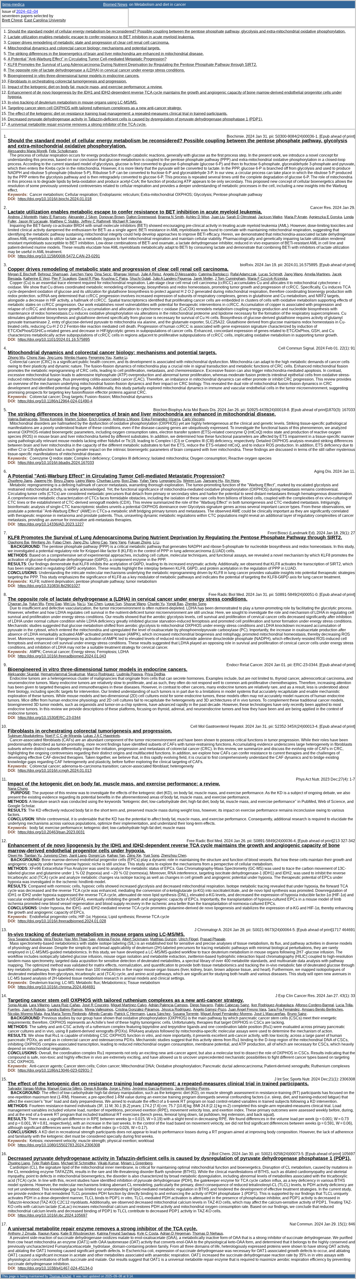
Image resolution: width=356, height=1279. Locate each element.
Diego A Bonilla (95, 1088)
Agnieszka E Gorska (325, 217)
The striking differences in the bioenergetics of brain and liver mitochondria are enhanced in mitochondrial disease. (106, 54)
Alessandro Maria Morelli (27, 151)
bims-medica (13, 4)
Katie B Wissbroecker (78, 1233)
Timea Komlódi (51, 419)
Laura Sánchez (159, 1014)
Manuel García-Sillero (64, 1088)
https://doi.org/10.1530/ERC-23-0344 (49, 718)
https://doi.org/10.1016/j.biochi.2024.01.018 (55, 199)
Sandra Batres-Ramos (65, 1009)
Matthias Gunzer (163, 939)
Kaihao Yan (116, 855)
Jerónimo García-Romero (152, 1088)
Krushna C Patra (114, 278)
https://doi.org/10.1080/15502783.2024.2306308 (59, 1145)
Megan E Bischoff (22, 274)
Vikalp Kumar (108, 1163)
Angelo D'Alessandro (179, 274)
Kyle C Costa (147, 1233)
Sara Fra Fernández (284, 1009)
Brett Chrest (12, 20)
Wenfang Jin (41, 542)
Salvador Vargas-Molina (27, 1088)
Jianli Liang (77, 855)
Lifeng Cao (98, 542)
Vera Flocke (53, 939)
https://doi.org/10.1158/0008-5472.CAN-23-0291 (59, 256)
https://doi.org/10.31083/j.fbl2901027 (49, 586)
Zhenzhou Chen (173, 855)
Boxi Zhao (130, 481)
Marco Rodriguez (101, 674)
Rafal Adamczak (243, 274)
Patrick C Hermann (129, 1014)
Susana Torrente (186, 1014)
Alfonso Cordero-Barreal (314, 1005)
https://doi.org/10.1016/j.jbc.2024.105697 (52, 1215)
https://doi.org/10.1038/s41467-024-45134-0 (55, 1268)
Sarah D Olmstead (241, 217)
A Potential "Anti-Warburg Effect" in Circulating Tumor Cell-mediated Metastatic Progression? (87, 59)
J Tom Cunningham (230, 278)
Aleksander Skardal (23, 674)
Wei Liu (69, 604)
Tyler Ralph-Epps (45, 1163)
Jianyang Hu (213, 481)
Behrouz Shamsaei (53, 274)
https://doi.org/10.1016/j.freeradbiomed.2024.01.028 (62, 921)
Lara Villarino (39, 1005)
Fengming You (100, 358)
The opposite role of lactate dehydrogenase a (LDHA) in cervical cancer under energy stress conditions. (96, 70)
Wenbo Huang (75, 358)
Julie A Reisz (151, 274)
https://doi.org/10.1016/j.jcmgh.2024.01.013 (55, 770)
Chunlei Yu (155, 604)
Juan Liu (217, 217)
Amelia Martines (317, 274)
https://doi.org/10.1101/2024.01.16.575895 (54, 339)
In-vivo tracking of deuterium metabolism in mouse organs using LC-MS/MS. (73, 102)
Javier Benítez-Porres (192, 1088)
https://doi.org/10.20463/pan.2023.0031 (51, 832)
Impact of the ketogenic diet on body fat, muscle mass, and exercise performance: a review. (85, 87)
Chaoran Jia (17, 604)
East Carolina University (45, 20)
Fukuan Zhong (139, 542)
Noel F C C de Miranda (63, 736)
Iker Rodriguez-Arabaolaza (272, 1005)
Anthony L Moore (126, 419)
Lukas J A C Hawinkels (101, 736)
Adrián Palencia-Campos (168, 1005)
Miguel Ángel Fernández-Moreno (226, 1014)
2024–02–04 (27, 11)
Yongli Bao (174, 604)
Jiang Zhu (80, 542)
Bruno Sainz (297, 1014)
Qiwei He (15, 855)
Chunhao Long (108, 481)
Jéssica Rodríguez (176, 1009)
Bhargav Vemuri (126, 274)
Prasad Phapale (212, 939)
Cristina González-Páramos (137, 1009)
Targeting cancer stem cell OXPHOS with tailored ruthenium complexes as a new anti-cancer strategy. (95, 108)
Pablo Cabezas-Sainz (232, 1005)
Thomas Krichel (60, 1276)
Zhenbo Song (195, 604)
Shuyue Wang (135, 604)
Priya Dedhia (155, 674)
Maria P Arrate (295, 217)
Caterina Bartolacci (213, 274)
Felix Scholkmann (63, 151)
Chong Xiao (36, 358)
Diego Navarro (201, 1005)
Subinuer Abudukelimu (25, 736)
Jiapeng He (43, 481)
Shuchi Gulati (140, 278)
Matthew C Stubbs (64, 221)
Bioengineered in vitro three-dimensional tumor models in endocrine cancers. (73, 76)
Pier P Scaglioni (64, 278)
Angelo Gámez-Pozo (209, 1009)
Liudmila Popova (129, 674)
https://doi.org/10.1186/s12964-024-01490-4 (55, 401)
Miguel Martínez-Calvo (129, 1005)
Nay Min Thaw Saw (79, 939)
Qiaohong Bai (18, 542)
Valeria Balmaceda (22, 419)
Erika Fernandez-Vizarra (160, 419)
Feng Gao (54, 604)
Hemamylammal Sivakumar (63, 674)
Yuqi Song (151, 855)
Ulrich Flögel (188, 939)
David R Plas (88, 278)
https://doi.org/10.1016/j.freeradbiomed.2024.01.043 (62, 656)
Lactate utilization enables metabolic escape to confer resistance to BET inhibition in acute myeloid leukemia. (101, 37)
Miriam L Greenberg (136, 1163)
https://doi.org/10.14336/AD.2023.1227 (51, 524)
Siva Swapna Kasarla (25, 939)
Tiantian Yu (32, 855)
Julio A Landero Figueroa (172, 278)
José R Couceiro (95, 1005)
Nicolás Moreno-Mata (25, 1014)
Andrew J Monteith (22, 217)
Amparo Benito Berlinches (322, 1009)
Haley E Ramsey (52, 217)
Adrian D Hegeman (175, 1233)
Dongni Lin (96, 855)
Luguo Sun (113, 604)
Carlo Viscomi (193, 419)
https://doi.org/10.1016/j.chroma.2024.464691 (56, 987)
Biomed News (115, 4)
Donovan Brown (111, 217)
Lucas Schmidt (270, 274)
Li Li (156, 542)
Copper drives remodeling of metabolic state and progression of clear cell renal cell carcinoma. (88, 42)
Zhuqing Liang (19, 1163)
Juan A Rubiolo (33, 1009)
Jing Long (54, 358)
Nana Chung (18, 789)
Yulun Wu (36, 604)
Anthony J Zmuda (22, 1233)
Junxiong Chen (55, 855)
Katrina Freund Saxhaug (116, 1233)
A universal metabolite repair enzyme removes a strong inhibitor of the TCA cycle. (77, 124)
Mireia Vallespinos (99, 1009)
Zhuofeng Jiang (20, 481)
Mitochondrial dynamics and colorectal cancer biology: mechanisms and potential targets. (84, 48)
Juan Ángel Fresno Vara (247, 1009)
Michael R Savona (126, 221)
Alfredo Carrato (100, 1014)
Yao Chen (95, 604)
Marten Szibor (76, 419)
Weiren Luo (192, 481)
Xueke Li (120, 358)
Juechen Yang (81, 274)
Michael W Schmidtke (78, 1163)
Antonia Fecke (108, 939)
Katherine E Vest (36, 278)
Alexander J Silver (82, 217)
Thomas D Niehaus (207, 1233)
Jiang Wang (293, 274)
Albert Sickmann (135, 939)
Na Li (81, 604)
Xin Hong (232, 481)
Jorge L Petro (119, 1088)
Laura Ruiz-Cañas (65, 1005)
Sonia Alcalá (17, 1005)
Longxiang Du (170, 481)
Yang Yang (117, 542)
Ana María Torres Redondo (65, 1014)
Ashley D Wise (197, 217)
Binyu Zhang (64, 481)
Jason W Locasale (33, 221)
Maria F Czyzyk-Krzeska (267, 278)
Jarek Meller (203, 278)
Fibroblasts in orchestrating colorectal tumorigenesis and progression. (67, 81)
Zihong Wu (16, 358)
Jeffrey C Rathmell (95, 221)
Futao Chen (62, 542)
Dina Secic (103, 274)
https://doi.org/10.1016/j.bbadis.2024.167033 (56, 463)
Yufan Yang (148, 481)
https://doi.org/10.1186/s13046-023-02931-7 (55, 1070)
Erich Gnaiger (100, 419)
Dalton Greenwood (141, 217)
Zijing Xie (134, 855)
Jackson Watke (270, 217)
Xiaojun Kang (48, 1233)
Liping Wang (85, 481)
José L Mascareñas (269, 1014)
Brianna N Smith (171, 217)
